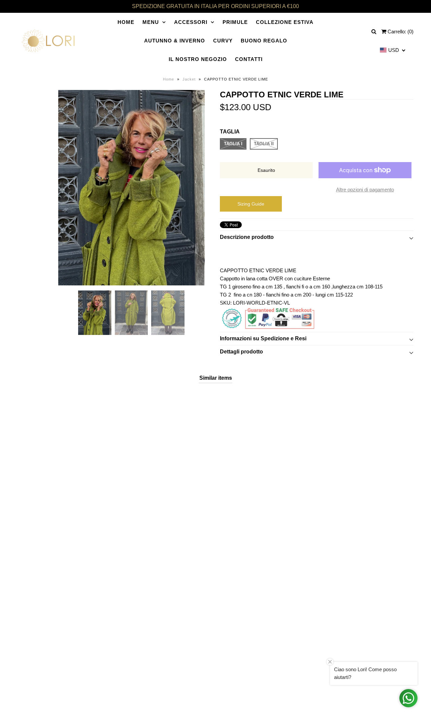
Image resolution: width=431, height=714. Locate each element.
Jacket (189, 79)
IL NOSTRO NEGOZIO (198, 59)
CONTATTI (249, 59)
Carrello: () (399, 31)
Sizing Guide (250, 204)
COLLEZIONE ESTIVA (284, 22)
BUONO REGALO (264, 40)
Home (168, 79)
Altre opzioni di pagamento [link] (365, 189)
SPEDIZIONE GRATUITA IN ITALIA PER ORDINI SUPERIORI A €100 (215, 6)
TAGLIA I (233, 143)
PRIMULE (235, 22)
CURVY (223, 40)
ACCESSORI (190, 22)
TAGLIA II (264, 143)
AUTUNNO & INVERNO (174, 40)
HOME (126, 22)
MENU (150, 22)
